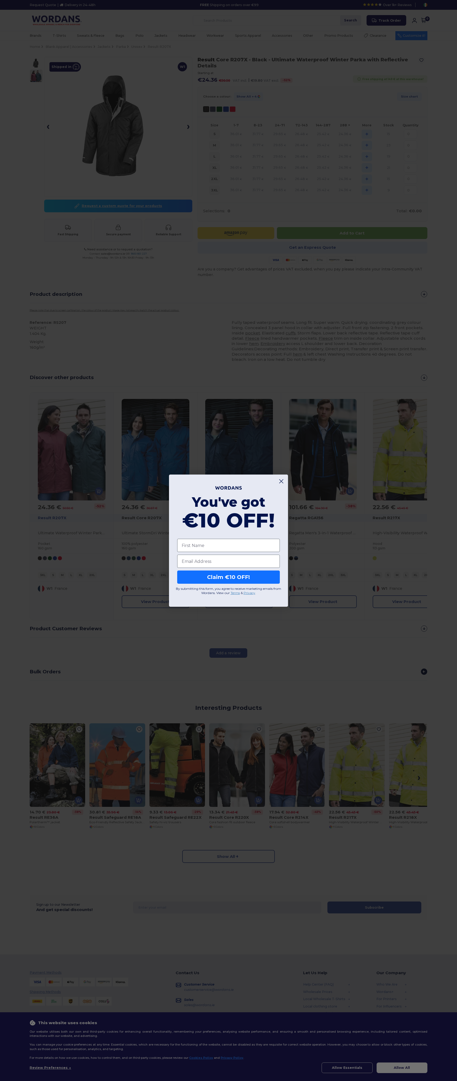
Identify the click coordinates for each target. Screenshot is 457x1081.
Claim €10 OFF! (228, 577)
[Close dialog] (281, 481)
